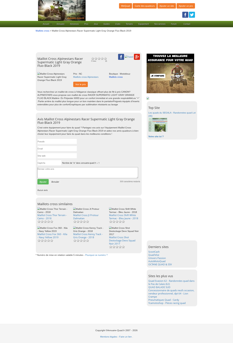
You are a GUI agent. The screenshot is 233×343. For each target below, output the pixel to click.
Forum (174, 24)
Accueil (46, 24)
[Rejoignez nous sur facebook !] (185, 14)
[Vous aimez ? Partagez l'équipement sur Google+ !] (137, 56)
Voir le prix (80, 84)
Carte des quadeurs (145, 6)
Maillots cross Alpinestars (85, 77)
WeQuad (125, 6)
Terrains (129, 24)
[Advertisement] (112, 41)
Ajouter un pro (186, 6)
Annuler (55, 181)
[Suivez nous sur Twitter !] (192, 14)
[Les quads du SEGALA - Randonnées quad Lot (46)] (157, 124)
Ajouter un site (166, 6)
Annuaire (61, 24)
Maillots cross (42, 30)
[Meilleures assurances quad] (170, 73)
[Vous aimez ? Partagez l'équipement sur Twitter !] (129, 56)
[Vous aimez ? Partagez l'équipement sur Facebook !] (121, 56)
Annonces (74, 24)
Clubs (117, 24)
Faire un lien (125, 336)
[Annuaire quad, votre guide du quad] (62, 10)
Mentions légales (108, 336)
